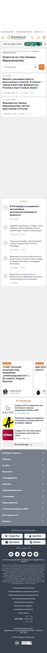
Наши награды (23, 613)
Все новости (24, 51)
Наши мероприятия (12, 490)
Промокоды (23, 400)
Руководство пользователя (23, 609)
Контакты (7, 471)
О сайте (6, 465)
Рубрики (6, 459)
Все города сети (10, 515)
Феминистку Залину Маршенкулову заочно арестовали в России (16, 106)
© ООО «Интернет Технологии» (23, 637)
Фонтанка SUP (7, 32)
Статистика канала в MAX (15, 509)
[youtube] (29, 554)
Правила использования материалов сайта (23, 595)
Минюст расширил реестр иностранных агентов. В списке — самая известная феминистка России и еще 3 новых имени (23, 83)
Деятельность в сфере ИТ (23, 606)
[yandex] (36, 554)
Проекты (6, 521)
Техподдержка (9, 478)
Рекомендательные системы (23, 602)
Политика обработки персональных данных (23, 591)
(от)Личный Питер (24, 32)
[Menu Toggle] (3, 37)
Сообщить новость (11, 453)
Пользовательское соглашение (23, 588)
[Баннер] (33, 44)
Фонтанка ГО (40, 32)
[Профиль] (44, 37)
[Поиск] (32, 37)
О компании (8, 496)
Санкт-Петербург (10, 51)
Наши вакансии (10, 502)
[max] (11, 554)
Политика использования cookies (23, 599)
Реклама (6, 484)
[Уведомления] (38, 37)
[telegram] (17, 554)
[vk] (23, 554)
